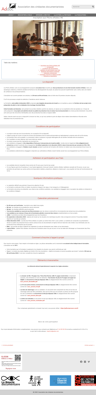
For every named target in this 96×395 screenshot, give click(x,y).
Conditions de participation (50, 68)
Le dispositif (50, 67)
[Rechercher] (93, 6)
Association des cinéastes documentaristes (41, 6)
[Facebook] (81, 362)
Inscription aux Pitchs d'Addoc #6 (50, 65)
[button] (15, 14)
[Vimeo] (89, 362)
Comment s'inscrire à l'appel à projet (50, 74)
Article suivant (89, 345)
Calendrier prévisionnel (50, 73)
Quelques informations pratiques (50, 71)
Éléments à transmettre (50, 76)
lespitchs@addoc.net (53, 331)
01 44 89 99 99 (61, 329)
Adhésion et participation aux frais (50, 70)
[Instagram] (85, 362)
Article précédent (7, 345)
